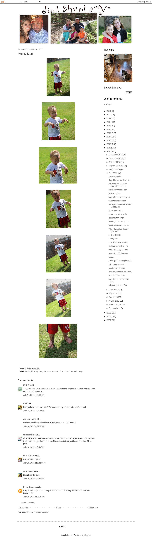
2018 (109, 122)
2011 (109, 148)
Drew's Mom (28, 456)
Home (58, 508)
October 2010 (115, 162)
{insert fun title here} (117, 218)
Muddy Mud (114, 239)
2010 (109, 152)
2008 (109, 317)
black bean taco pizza (118, 190)
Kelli (25, 403)
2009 (109, 313)
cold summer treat (116, 264)
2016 (109, 129)
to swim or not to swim (118, 214)
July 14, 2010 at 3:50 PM (33, 447)
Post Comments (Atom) (39, 512)
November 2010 (116, 158)
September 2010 (116, 166)
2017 (109, 126)
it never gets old (115, 211)
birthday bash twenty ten (119, 222)
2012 (109, 144)
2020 (109, 115)
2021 (109, 111)
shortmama (28, 471)
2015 (109, 133)
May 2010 (113, 293)
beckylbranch (29, 487)
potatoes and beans (117, 268)
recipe (109, 104)
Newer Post (23, 508)
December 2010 (116, 155)
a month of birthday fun (118, 253)
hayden (27, 371)
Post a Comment (28, 502)
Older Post (93, 508)
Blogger (87, 535)
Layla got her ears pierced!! (120, 261)
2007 (109, 320)
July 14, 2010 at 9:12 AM (33, 411)
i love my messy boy (38, 371)
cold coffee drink (115, 235)
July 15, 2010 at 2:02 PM (33, 479)
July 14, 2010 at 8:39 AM (33, 395)
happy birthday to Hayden (119, 197)
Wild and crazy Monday (118, 242)
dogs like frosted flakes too (120, 180)
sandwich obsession (117, 201)
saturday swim (115, 176)
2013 (109, 140)
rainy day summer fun (118, 285)
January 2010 (115, 308)
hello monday (114, 193)
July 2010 (113, 173)
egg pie (112, 257)
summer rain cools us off (56, 371)
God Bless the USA (117, 275)
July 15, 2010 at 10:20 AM (34, 463)
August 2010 (114, 170)
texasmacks (28, 435)
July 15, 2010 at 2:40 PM (33, 497)
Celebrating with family (118, 246)
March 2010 (114, 301)
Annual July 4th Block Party (120, 272)
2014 (109, 137)
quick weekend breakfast (119, 225)
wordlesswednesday (74, 371)
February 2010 (115, 305)
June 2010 (113, 290)
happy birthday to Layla (118, 250)
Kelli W (26, 385)
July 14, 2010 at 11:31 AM (34, 426)
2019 (109, 118)
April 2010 (113, 297)
